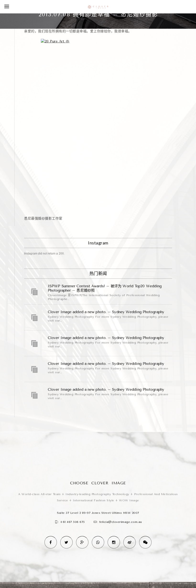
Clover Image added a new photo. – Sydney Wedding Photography (106, 312)
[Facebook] (51, 542)
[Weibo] (130, 542)
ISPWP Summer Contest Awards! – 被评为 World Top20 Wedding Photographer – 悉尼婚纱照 (105, 288)
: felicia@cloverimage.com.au (119, 522)
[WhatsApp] (98, 542)
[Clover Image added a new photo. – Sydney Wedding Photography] (34, 317)
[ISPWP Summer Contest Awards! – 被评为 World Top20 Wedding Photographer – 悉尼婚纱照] (34, 291)
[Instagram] (114, 542)
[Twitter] (66, 542)
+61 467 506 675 (72, 522)
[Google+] (82, 542)
